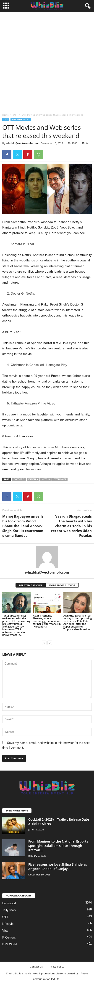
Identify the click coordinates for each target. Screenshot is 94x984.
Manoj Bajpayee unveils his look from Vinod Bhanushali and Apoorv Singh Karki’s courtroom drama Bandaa (22, 526)
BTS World (9, 944)
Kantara (33, 479)
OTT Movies (60, 479)
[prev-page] (44, 642)
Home (5, 114)
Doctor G (19, 479)
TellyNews (9, 910)
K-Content (9, 937)
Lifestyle (7, 923)
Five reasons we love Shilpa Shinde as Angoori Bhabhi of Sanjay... (57, 866)
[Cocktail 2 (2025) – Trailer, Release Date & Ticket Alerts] (13, 825)
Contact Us (36, 966)
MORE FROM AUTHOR (62, 585)
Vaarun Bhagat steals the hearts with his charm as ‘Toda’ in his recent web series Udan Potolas (71, 526)
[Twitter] (17, 154)
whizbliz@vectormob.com (22, 143)
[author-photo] (47, 557)
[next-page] (49, 642)
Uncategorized (20, 119)
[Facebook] (6, 154)
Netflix (46, 479)
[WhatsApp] (38, 154)
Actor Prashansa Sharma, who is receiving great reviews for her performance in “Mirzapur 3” (47, 621)
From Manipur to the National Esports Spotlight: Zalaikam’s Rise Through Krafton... (58, 845)
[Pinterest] (27, 154)
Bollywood (9, 903)
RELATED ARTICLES (30, 585)
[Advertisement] (47, 61)
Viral (5, 930)
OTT (15, 114)
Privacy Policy (56, 966)
